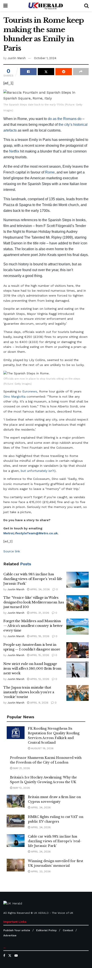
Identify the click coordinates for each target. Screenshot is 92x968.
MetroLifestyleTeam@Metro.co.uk (30, 533)
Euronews (29, 391)
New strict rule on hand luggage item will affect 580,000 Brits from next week (32, 668)
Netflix (14, 151)
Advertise (10, 935)
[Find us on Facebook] (4, 955)
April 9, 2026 (38, 702)
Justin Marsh (17, 58)
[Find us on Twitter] (9, 955)
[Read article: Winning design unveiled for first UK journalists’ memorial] (16, 865)
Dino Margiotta (14, 396)
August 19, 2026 (42, 748)
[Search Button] (86, 5)
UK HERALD (41, 912)
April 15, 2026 (39, 655)
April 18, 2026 (39, 636)
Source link (11, 551)
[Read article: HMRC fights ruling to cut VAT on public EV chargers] (16, 821)
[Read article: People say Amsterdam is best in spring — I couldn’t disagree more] (77, 650)
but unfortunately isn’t (37, 471)
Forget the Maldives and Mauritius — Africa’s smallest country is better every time (33, 625)
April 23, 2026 (40, 871)
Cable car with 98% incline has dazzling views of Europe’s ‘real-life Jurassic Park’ (32, 579)
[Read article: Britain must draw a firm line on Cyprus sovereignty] (16, 801)
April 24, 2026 (39, 589)
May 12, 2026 (21, 787)
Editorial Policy (46, 930)
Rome (50, 172)
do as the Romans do (65, 119)
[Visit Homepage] (46, 6)
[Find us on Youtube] (16, 955)
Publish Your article (16, 930)
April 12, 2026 (39, 679)
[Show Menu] (5, 5)
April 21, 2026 (39, 612)
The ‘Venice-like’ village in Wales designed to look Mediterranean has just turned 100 (33, 602)
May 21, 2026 (21, 768)
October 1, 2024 (45, 58)
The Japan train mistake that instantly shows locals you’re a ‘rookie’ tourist (28, 692)
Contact (68, 930)
